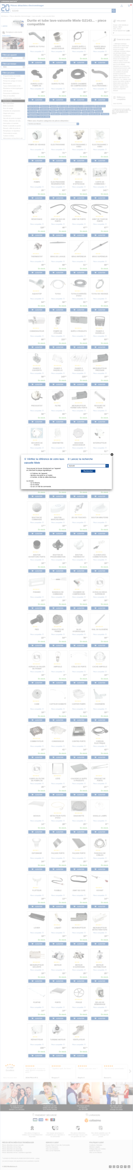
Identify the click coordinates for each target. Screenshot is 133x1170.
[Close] (112, 454)
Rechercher (88, 471)
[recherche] (107, 465)
